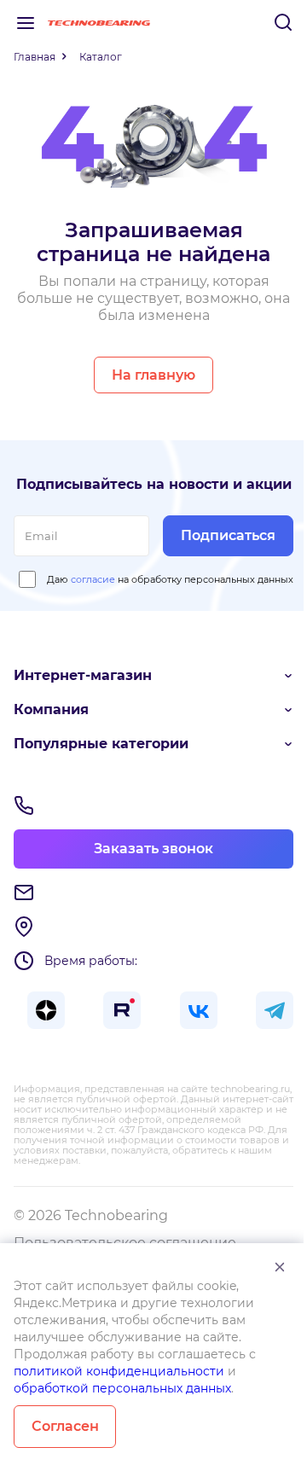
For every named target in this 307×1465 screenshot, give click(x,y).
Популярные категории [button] (101, 743)
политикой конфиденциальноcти (119, 1371)
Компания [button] (51, 709)
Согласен (65, 1426)
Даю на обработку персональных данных (170, 579)
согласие (93, 579)
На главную (153, 375)
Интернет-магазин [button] (83, 675)
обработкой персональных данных (122, 1388)
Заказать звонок (153, 848)
